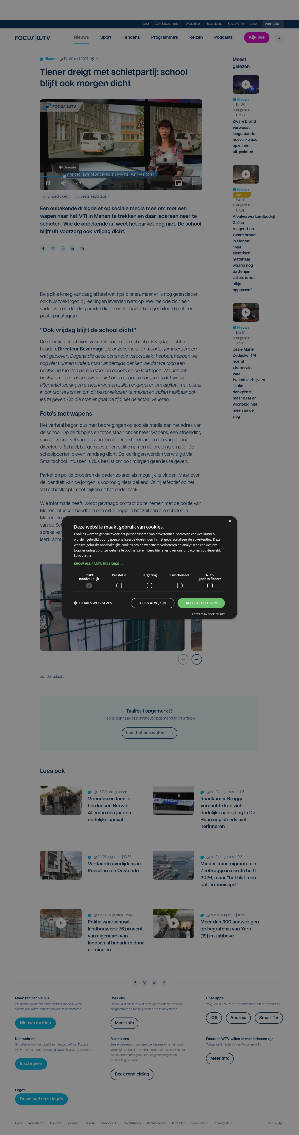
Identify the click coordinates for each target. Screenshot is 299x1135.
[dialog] (149, 567)
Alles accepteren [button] (201, 603)
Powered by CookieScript (208, 614)
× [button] (230, 521)
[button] (149, 564)
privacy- (189, 550)
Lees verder (82, 555)
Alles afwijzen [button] (152, 603)
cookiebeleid (210, 550)
